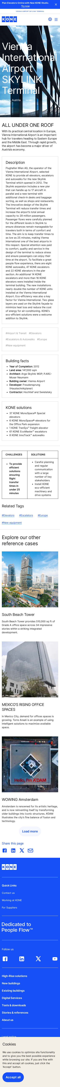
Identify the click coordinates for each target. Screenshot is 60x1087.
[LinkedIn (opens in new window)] (21, 958)
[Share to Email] (30, 850)
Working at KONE (12, 900)
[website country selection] (50, 19)
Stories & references (15, 1012)
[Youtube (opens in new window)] (55, 958)
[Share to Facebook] (4, 850)
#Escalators (26, 515)
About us (7, 1020)
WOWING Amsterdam (20, 799)
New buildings (11, 983)
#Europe (43, 515)
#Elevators (8, 515)
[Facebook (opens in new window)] (5, 958)
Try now (25, 6)
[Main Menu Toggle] (56, 19)
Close (56, 4)
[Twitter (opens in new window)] (38, 958)
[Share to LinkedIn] (13, 850)
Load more (30, 831)
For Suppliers (9, 907)
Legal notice (9, 1036)
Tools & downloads (14, 1005)
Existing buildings (13, 990)
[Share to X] (22, 850)
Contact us (8, 892)
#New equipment (12, 522)
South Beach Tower (18, 614)
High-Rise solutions (14, 976)
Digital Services (12, 998)
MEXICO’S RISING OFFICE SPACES (23, 707)
